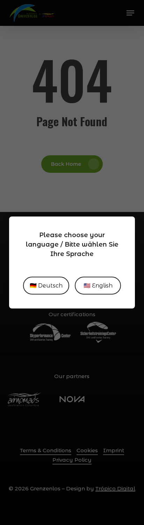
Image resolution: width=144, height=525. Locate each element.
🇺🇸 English (98, 285)
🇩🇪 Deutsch (46, 285)
